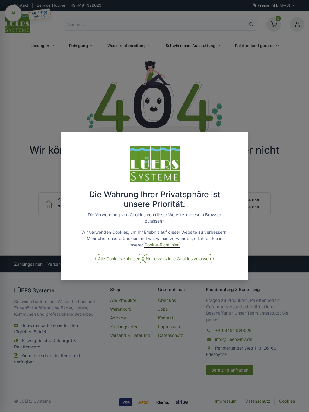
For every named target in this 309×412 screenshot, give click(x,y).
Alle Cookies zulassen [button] (119, 258)
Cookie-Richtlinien (162, 244)
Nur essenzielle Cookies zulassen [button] (178, 258)
